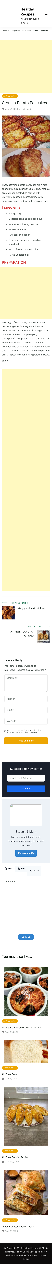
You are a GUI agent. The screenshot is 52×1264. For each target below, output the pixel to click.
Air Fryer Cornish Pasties (15, 1157)
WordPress (32, 1255)
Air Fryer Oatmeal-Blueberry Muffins (21, 1027)
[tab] (8, 869)
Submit (26, 788)
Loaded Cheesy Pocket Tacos (18, 1226)
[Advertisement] (26, 66)
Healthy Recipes (27, 11)
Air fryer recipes (9, 96)
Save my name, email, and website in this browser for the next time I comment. (24, 731)
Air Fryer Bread (10, 1074)
